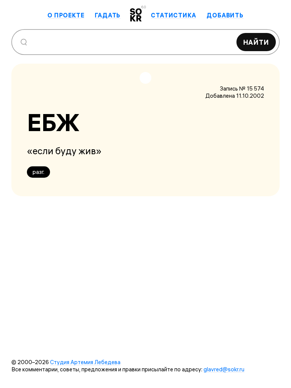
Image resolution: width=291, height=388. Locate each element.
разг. (38, 171)
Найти (256, 42)
